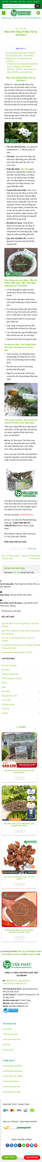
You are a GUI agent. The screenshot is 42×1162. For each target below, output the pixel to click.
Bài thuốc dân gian (9, 665)
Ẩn (25, 48)
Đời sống (5, 670)
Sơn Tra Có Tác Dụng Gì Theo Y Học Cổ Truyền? (18, 639)
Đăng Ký (36, 1)
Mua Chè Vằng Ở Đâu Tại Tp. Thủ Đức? (20, 53)
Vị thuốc (5, 713)
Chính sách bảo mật (11, 1087)
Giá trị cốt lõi (8, 1050)
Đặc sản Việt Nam (25, 951)
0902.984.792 (11, 981)
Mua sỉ (4, 683)
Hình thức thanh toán (10, 674)
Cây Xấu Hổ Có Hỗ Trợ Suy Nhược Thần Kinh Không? (20, 625)
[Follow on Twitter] (15, 1145)
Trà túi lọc (5, 709)
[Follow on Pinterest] (27, 1145)
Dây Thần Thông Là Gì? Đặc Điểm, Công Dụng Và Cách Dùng (20, 632)
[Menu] (4, 13)
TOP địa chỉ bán (8, 704)
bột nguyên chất (32, 954)
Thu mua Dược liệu (9, 696)
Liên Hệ (29, 1)
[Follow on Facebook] (7, 1145)
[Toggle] (39, 691)
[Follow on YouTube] (36, 1145)
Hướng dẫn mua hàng (12, 1066)
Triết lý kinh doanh (10, 1034)
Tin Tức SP (6, 700)
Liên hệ (6, 1045)
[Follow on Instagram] (11, 1145)
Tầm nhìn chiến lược (11, 1039)
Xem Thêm (19, 778)
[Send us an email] (19, 1145)
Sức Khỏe (6, 691)
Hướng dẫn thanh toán (12, 1071)
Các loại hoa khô (17, 954)
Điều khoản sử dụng (11, 1092)
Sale (3, 687)
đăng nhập (16, 572)
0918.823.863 (8, 984)
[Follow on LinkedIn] (31, 1145)
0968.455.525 (20, 984)
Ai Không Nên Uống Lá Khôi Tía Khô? (17, 652)
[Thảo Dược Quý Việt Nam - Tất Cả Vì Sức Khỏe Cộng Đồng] (21, 12)
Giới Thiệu (21, 1)
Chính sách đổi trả (10, 1081)
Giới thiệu (7, 1029)
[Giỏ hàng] (38, 13)
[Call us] (23, 1145)
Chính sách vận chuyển (13, 1076)
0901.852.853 (23, 981)
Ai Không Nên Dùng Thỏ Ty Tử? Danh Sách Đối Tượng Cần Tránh (21, 646)
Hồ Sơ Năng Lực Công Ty (12, 678)
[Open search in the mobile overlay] (21, 6)
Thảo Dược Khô (21, 28)
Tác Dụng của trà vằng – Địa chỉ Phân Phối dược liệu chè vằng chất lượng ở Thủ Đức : (19, 58)
